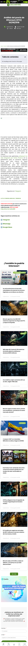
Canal (19, 645)
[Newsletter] (25, 644)
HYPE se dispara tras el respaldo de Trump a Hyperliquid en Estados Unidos (13, 501)
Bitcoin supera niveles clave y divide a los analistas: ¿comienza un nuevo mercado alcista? (14, 410)
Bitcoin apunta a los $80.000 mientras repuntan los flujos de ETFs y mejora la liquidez (14, 320)
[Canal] (19, 644)
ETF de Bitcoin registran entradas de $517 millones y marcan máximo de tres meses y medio (13, 532)
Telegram (18, 191)
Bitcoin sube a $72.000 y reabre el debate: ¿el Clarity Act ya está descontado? (13, 562)
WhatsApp (7, 224)
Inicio (3, 645)
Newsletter (25, 645)
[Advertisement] (14, 246)
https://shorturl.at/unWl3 (8, 209)
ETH (3, 198)
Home (2, 46)
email (3, 634)
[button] (25, 57)
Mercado (19, 28)
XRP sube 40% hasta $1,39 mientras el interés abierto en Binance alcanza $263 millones (13, 351)
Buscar (8, 645)
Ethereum (6, 198)
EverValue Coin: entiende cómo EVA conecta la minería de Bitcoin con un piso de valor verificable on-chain (13, 470)
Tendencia (18, 198)
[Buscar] (9, 644)
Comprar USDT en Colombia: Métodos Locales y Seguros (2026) (13, 440)
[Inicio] (3, 644)
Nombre (3, 628)
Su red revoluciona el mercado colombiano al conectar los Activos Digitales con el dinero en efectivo (14, 290)
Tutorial (5, 46)
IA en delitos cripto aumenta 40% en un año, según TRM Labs (14, 380)
